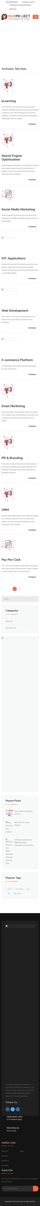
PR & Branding (12, 458)
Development (19, 889)
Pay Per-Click (11, 560)
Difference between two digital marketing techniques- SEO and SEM (23, 842)
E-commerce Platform (17, 360)
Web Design (17, 893)
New (28, 889)
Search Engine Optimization (12, 158)
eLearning (9, 101)
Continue (32, 124)
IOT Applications (14, 258)
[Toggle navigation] (35, 17)
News (8, 621)
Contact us (5, 1161)
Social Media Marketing (18, 209)
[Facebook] (22, 9)
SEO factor (9, 628)
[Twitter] (18, 9)
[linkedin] (29, 9)
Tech (8, 893)
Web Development (15, 311)
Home (20, 38)
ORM (5, 510)
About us (5, 1151)
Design (9, 889)
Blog (21, 1151)
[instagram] (25, 9)
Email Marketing (13, 406)
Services (5, 1156)
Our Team (5, 1165)
